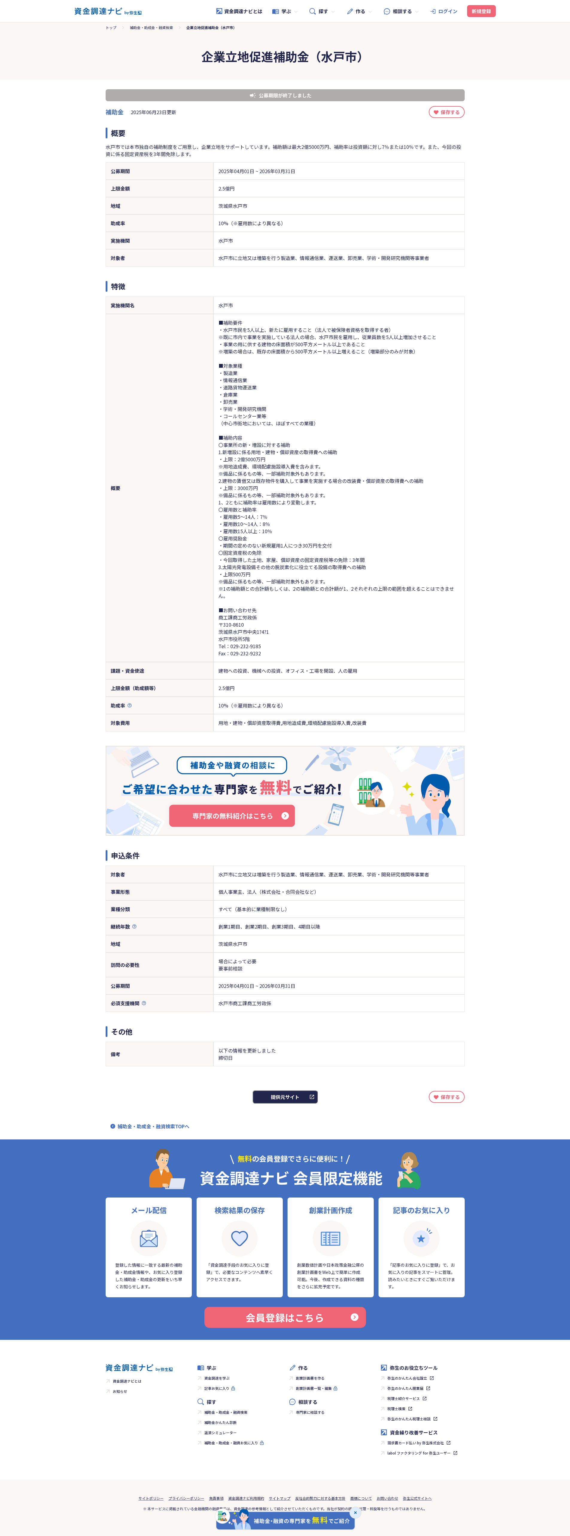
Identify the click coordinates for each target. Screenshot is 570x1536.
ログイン (447, 11)
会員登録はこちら (285, 1317)
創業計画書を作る (310, 1378)
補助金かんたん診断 (220, 1422)
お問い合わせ (387, 1498)
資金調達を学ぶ (216, 1378)
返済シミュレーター (220, 1432)
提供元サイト (285, 1096)
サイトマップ (280, 1498)
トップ (111, 27)
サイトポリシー (151, 1498)
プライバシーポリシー (186, 1498)
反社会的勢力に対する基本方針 (320, 1498)
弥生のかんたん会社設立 (407, 1378)
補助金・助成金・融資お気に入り (231, 1442)
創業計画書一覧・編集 (314, 1388)
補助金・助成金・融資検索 (151, 27)
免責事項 (216, 1498)
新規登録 (481, 11)
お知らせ (120, 1391)
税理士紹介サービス (403, 1398)
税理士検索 (396, 1408)
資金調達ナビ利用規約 (246, 1498)
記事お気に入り (216, 1388)
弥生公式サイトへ (417, 1498)
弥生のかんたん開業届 (405, 1388)
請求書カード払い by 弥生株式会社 (415, 1442)
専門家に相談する (310, 1412)
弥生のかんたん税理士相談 (409, 1418)
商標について (361, 1498)
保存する (450, 112)
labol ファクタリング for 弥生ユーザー (419, 1452)
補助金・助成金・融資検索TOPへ (153, 1126)
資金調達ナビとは (243, 11)
